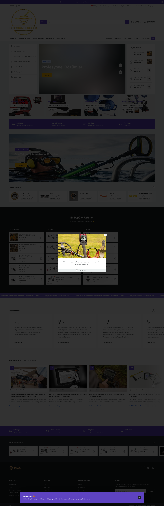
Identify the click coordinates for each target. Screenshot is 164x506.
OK (139, 498)
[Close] (105, 235)
